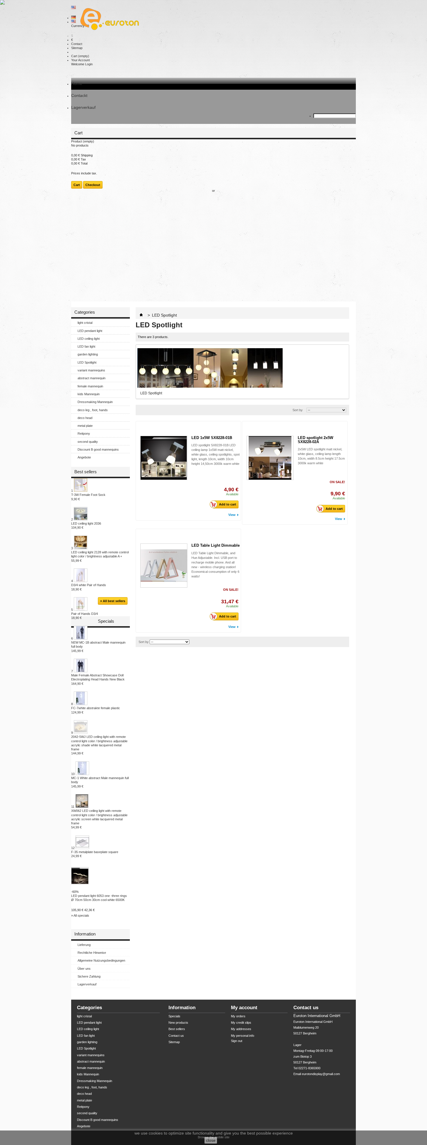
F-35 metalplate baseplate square (94, 854)
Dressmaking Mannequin (95, 402)
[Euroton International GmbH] (107, 19)
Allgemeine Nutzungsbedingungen (101, 960)
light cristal (85, 322)
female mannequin (90, 386)
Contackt (79, 95)
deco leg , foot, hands (93, 410)
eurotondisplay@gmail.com (321, 1074)
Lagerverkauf (83, 107)
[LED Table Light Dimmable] (163, 565)
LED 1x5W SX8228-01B (211, 438)
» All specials (80, 915)
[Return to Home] (141, 315)
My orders (238, 1016)
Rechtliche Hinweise (92, 952)
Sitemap (76, 48)
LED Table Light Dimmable (215, 545)
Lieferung (84, 945)
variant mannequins (91, 370)
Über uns (84, 968)
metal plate (85, 425)
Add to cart (227, 504)
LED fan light (86, 346)
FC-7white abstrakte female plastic (95, 710)
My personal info (242, 1035)
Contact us (176, 1035)
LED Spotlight (87, 362)
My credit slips (241, 1022)
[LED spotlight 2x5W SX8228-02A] (270, 458)
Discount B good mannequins (98, 449)
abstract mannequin (91, 378)
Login (89, 64)
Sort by (298, 410)
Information (85, 933)
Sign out (236, 1041)
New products (178, 1022)
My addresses (241, 1029)
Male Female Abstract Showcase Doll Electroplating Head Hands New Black (98, 679)
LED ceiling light (89, 338)
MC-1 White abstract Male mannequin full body (100, 782)
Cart (80, 56)
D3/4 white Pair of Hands (88, 587)
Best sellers (85, 471)
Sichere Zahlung (89, 976)
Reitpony (84, 433)
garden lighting (88, 354)
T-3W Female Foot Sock (88, 497)
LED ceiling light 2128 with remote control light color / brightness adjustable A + (100, 556)
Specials (106, 621)
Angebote (84, 457)
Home (76, 83)
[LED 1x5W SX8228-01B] (163, 458)
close (211, 1140)
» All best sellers (112, 601)
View (232, 514)
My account (244, 1007)
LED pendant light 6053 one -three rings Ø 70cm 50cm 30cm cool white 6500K (99, 898)
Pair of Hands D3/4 (84, 616)
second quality (88, 441)
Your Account (80, 60)
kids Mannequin (89, 394)
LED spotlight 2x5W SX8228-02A (315, 440)
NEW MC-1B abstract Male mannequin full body (98, 647)
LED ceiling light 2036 (86, 525)
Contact (76, 44)
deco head (85, 418)
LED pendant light (90, 331)
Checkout (92, 185)
